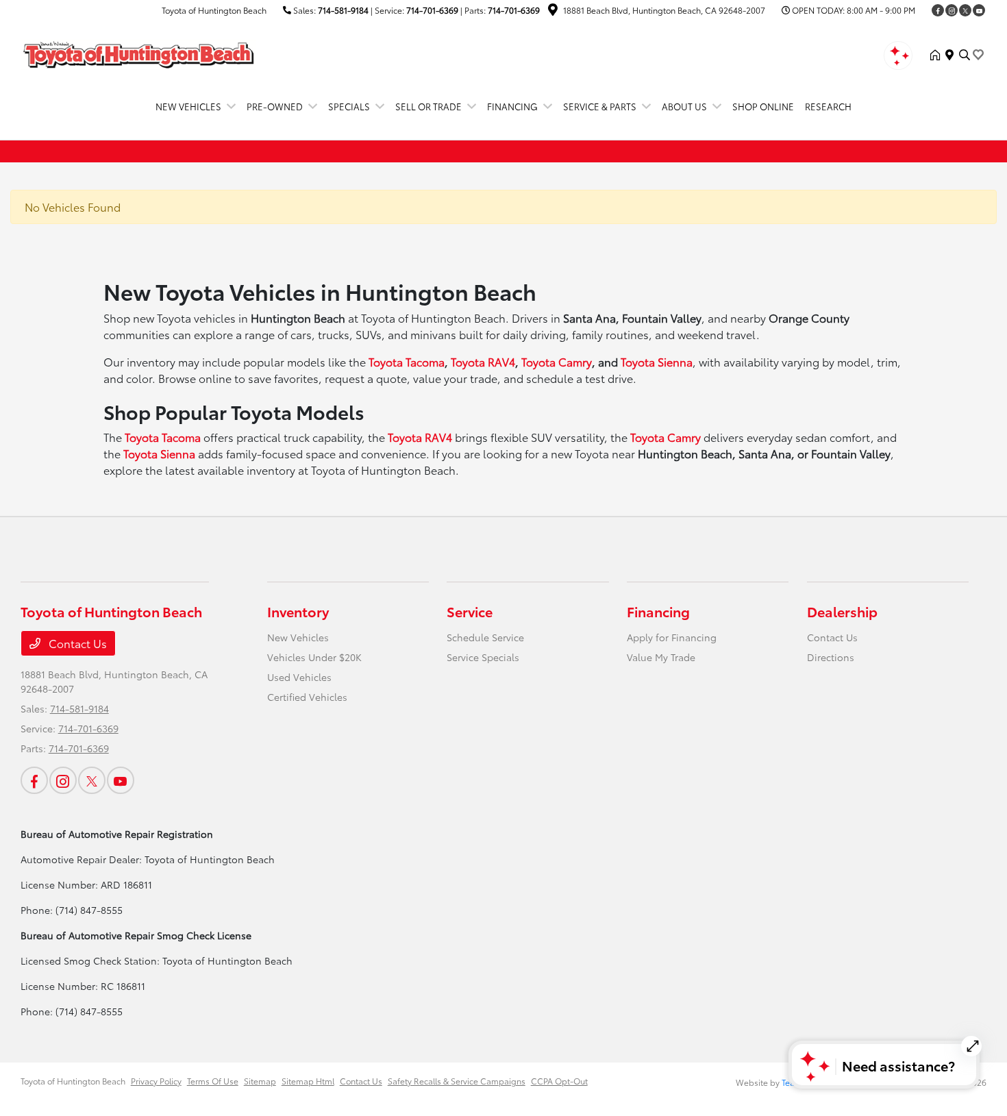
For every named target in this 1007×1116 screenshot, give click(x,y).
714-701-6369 (432, 10)
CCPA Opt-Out (559, 1081)
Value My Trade (661, 657)
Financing (658, 611)
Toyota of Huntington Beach (73, 1081)
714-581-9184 (343, 10)
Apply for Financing (672, 637)
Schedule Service (485, 637)
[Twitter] (965, 10)
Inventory (298, 611)
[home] (937, 55)
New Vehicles (298, 637)
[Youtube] (979, 10)
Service (470, 611)
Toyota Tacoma (407, 361)
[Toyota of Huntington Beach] (138, 52)
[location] (553, 11)
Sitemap (260, 1081)
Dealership (842, 611)
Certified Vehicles (307, 697)
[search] (964, 55)
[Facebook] (938, 10)
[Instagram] (951, 10)
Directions (830, 657)
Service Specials (483, 657)
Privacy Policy (156, 1081)
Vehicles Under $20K (314, 657)
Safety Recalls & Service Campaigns (456, 1081)
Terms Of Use (212, 1081)
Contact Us (76, 643)
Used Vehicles (299, 677)
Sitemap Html (308, 1081)
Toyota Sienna (657, 361)
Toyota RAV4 (483, 361)
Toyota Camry (556, 361)
